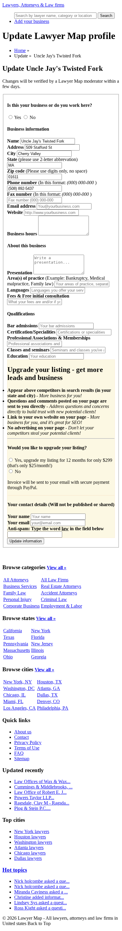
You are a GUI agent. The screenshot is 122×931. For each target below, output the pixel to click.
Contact (21, 737)
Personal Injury (17, 599)
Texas (8, 637)
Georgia (38, 656)
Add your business (31, 21)
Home (20, 50)
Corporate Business (21, 605)
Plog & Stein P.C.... (32, 808)
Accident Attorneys (59, 592)
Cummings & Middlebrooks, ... (43, 786)
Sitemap (21, 758)
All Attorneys (15, 579)
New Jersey (42, 643)
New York (40, 630)
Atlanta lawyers (29, 847)
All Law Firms (54, 579)
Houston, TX (49, 681)
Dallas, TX (47, 694)
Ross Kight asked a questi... (40, 907)
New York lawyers (31, 831)
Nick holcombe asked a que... (42, 881)
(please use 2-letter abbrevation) (42, 159)
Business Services (20, 586)
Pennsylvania (15, 643)
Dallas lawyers (28, 858)
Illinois (37, 650)
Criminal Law (54, 599)
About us (22, 731)
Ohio (8, 656)
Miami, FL (13, 701)
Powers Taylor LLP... (34, 797)
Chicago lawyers (30, 852)
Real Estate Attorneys (61, 586)
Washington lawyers (33, 842)
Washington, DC (19, 688)
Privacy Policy (27, 742)
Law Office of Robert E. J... (40, 792)
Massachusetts (16, 650)
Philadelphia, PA (52, 708)
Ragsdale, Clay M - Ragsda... (41, 802)
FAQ (19, 753)
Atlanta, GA (48, 688)
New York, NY (17, 681)
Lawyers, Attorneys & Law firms (33, 4)
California (12, 630)
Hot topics (14, 870)
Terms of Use (26, 747)
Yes (17, 117)
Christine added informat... (39, 897)
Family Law (14, 592)
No (32, 117)
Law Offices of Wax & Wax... (42, 781)
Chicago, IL (14, 694)
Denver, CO (48, 701)
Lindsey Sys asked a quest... (40, 902)
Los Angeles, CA (19, 708)
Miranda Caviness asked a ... (41, 891)
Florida (37, 637)
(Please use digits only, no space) (47, 170)
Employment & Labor (61, 605)
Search (106, 15)
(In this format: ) (52, 182)
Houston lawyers (30, 836)
